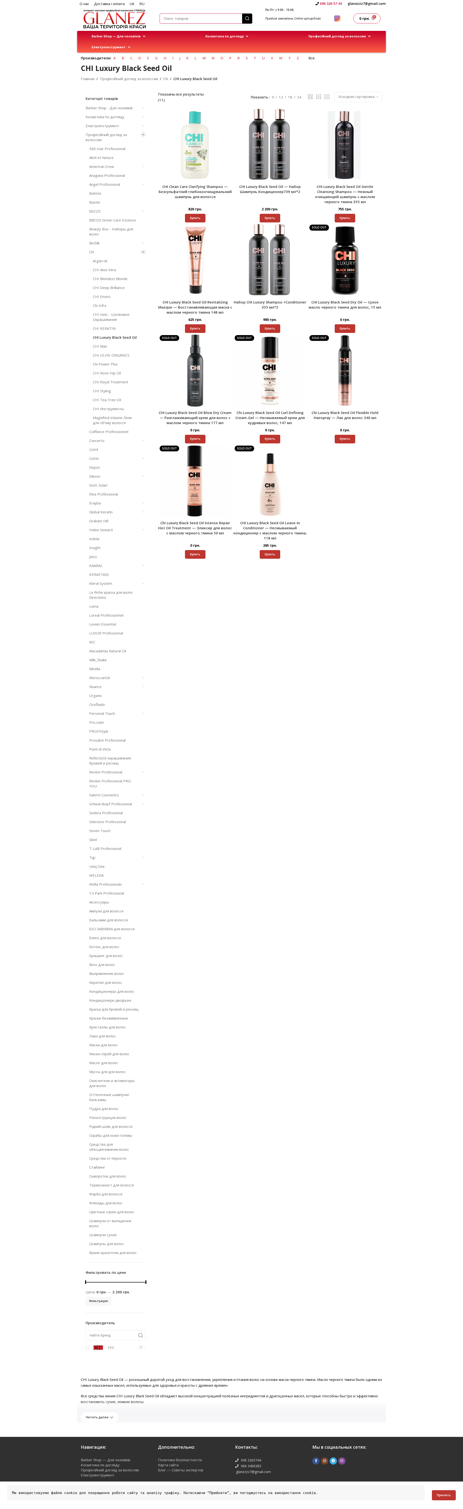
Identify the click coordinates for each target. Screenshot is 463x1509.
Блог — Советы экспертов (180, 1470)
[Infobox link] (328, 3)
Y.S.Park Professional (106, 893)
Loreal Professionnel (106, 615)
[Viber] (342, 1461)
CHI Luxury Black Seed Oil (115, 337)
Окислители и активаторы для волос (112, 1083)
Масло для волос (103, 1062)
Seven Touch (99, 830)
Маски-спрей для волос (109, 1053)
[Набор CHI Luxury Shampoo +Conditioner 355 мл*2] (270, 260)
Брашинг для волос (106, 955)
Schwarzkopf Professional (110, 803)
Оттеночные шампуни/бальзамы (109, 1097)
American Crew (101, 166)
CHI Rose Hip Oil (107, 373)
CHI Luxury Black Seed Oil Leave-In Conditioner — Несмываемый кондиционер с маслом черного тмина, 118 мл (270, 530)
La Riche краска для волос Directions (111, 595)
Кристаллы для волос (107, 1027)
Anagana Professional (107, 175)
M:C (92, 642)
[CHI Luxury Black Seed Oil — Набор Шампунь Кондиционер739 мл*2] (270, 145)
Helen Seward (101, 529)
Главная (88, 78)
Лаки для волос (102, 1036)
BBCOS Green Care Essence (112, 220)
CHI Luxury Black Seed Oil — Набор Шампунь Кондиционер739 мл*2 (270, 189)
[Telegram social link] (333, 1461)
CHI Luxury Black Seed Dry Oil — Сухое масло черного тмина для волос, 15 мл (345, 305)
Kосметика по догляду (105, 116)
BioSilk (94, 243)
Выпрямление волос (106, 973)
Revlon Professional (105, 772)
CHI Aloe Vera (104, 269)
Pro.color (96, 722)
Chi (165, 78)
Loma (93, 606)
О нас (84, 3)
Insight (95, 547)
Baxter (95, 202)
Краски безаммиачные (108, 1018)
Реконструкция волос (108, 1117)
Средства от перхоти (107, 1158)
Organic (95, 695)
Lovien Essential (102, 624)
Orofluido (97, 704)
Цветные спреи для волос (111, 1211)
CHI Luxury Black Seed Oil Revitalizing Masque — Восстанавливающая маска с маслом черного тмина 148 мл (195, 307)
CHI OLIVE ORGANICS (111, 355)
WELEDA (96, 875)
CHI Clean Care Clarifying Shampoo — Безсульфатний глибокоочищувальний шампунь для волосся (195, 191)
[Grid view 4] (327, 97)
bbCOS (95, 211)
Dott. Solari (98, 485)
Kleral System (100, 583)
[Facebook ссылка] (316, 1461)
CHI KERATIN (104, 328)
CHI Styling (102, 390)
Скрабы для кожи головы (110, 1135)
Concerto (96, 440)
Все (311, 57)
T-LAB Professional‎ (105, 848)
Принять (444, 1495)
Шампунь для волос (106, 1243)
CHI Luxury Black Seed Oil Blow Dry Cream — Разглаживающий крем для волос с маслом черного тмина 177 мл (195, 417)
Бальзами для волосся (108, 919)
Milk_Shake (98, 659)
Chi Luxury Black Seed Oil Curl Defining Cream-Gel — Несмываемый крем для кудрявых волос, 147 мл (270, 417)
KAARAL (95, 565)
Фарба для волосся (105, 1194)
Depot (94, 467)
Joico (93, 556)
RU (141, 3)
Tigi (92, 857)
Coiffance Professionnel (108, 431)
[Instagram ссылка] (324, 1461)
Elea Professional (103, 494)
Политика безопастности (180, 1459)
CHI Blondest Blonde (110, 278)
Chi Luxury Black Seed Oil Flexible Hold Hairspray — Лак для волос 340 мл (345, 415)
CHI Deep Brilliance (109, 287)
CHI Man (100, 346)
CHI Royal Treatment (110, 381)
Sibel (93, 839)
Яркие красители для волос (113, 1252)
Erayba (95, 503)
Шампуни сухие (103, 1234)
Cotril (93, 449)
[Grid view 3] (318, 97)
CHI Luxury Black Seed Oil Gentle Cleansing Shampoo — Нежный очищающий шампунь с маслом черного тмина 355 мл (345, 194)
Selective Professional (107, 821)
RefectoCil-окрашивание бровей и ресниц (110, 760)
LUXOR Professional (106, 633)
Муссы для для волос (107, 1071)
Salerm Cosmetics (104, 794)
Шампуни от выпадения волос (110, 1223)
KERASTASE (99, 574)
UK (132, 3)
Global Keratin (101, 512)
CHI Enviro (101, 296)
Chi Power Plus (105, 364)
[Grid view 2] (310, 97)
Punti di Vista (100, 749)
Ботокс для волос (104, 946)
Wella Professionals (105, 884)
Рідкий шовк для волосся (110, 1126)
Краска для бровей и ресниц (114, 1009)
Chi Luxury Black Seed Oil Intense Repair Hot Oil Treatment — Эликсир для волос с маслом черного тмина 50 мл (195, 527)
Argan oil (100, 260)
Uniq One (97, 866)
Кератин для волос (105, 982)
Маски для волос (103, 1044)
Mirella (94, 668)
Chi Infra (99, 305)
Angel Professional (104, 184)
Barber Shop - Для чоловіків (109, 107)
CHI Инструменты (108, 408)
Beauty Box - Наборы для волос (111, 231)
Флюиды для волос (106, 1202)
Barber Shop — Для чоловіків (105, 1459)
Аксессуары (99, 902)
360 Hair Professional (107, 148)
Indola (94, 538)
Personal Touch (102, 713)
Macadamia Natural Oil (108, 650)
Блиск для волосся (105, 937)
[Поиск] (247, 19)
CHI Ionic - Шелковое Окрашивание (111, 317)
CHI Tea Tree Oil (107, 399)
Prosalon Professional (107, 740)
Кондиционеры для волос (111, 991)
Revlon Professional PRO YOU (110, 783)
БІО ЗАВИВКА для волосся (112, 928)
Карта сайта (168, 1464)
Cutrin (94, 458)
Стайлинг (97, 1167)
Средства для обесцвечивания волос (109, 1147)
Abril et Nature (101, 157)
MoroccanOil (99, 677)
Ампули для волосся (106, 911)
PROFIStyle (98, 731)
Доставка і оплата (109, 3)
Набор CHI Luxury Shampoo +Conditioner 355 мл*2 (270, 305)
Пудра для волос (104, 1108)
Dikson (94, 476)
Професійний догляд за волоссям (129, 78)
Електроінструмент (102, 125)
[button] (119, 36)
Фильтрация (98, 1301)
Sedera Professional (106, 812)
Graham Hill (98, 520)
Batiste (95, 193)
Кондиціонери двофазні (110, 1000)
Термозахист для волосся (111, 1185)
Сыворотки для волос (107, 1176)
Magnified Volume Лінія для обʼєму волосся (112, 420)
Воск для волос (102, 964)
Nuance (95, 686)
